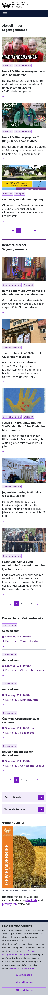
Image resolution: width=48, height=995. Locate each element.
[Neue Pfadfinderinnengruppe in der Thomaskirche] (24, 97)
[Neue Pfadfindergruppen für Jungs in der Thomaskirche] (24, 159)
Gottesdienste (12, 797)
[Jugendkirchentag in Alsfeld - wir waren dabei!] (24, 521)
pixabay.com (10, 904)
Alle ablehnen (24, 990)
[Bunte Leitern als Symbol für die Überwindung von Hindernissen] (24, 312)
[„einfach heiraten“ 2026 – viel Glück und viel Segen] (24, 382)
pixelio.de (31, 900)
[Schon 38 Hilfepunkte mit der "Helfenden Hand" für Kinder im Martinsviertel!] (24, 452)
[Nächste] (37, 603)
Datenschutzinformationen (23, 968)
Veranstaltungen (14, 809)
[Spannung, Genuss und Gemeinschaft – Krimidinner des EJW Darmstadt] (24, 594)
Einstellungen (24, 982)
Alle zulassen (24, 975)
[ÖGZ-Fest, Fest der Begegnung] (24, 221)
